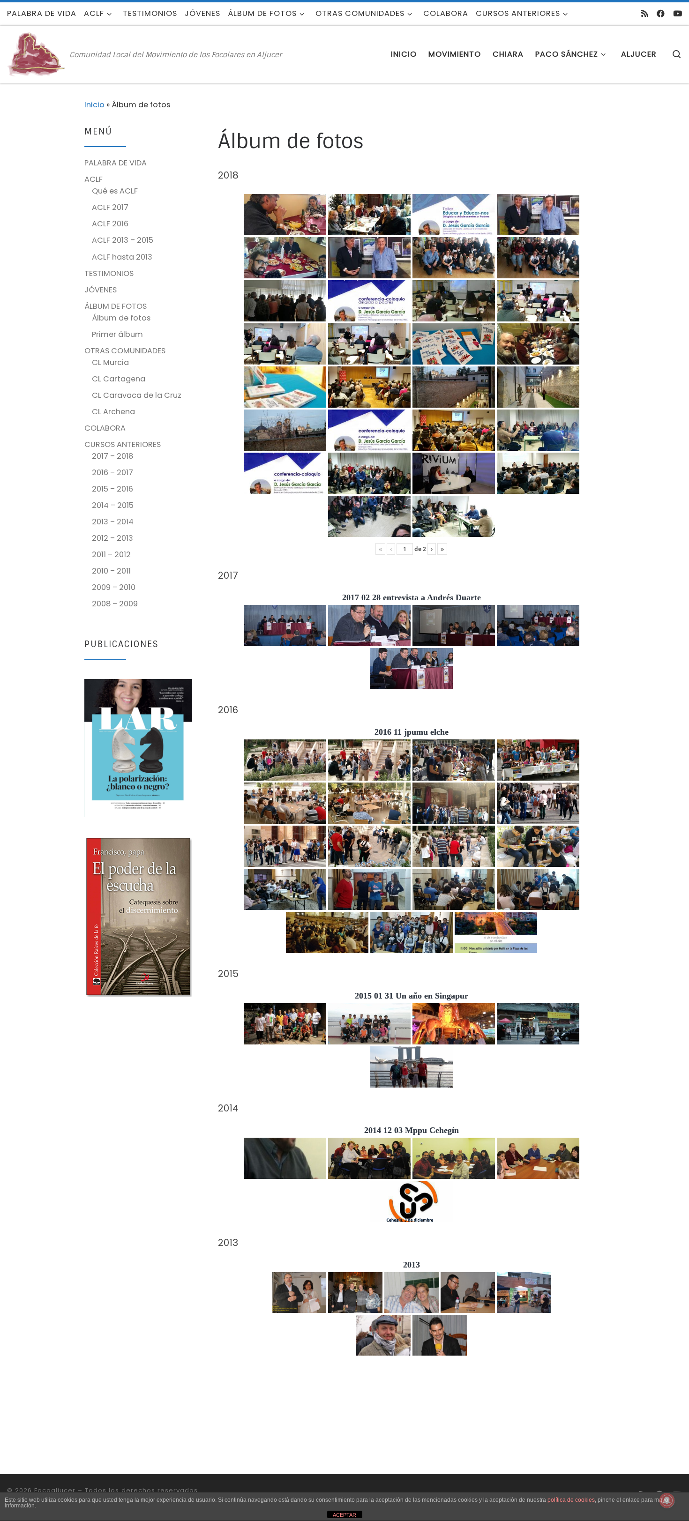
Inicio (94, 104)
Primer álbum (117, 334)
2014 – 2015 (113, 505)
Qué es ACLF (115, 191)
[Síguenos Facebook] (661, 13)
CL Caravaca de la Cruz (136, 395)
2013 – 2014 (113, 521)
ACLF (93, 179)
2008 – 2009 (115, 603)
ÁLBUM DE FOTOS (115, 306)
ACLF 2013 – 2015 (122, 240)
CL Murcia (110, 362)
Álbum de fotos (121, 318)
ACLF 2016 (110, 223)
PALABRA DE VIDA (115, 162)
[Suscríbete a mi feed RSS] (644, 13)
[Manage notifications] (666, 1500)
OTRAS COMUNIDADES (124, 350)
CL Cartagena (118, 378)
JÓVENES (100, 289)
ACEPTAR (344, 1515)
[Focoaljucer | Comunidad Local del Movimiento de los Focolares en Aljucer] (36, 53)
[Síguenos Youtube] (677, 13)
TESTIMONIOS (109, 273)
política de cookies (571, 1500)
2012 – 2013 (112, 538)
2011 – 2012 (111, 554)
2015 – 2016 (112, 489)
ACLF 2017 (110, 207)
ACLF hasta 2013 (122, 257)
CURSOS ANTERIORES (122, 444)
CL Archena (113, 411)
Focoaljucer (54, 1490)
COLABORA (105, 428)
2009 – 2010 (113, 587)
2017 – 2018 (112, 456)
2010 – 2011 (111, 571)
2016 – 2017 (112, 472)
